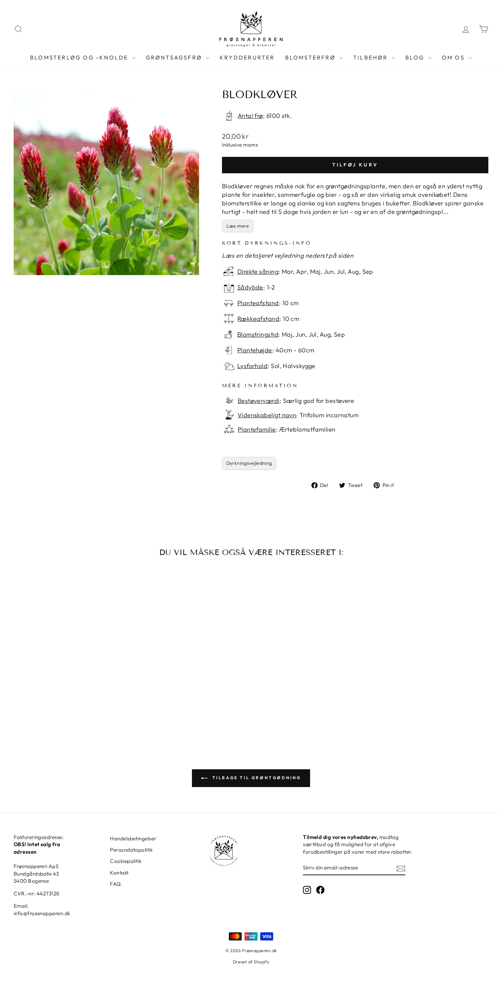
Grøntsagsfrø (175, 57)
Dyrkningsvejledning (249, 463)
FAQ (115, 884)
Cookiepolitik (125, 861)
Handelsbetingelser (133, 838)
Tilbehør (371, 57)
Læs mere (237, 226)
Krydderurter (247, 57)
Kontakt (119, 872)
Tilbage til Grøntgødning (255, 777)
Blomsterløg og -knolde (80, 57)
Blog (416, 57)
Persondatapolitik (131, 850)
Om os (454, 57)
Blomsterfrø (311, 57)
